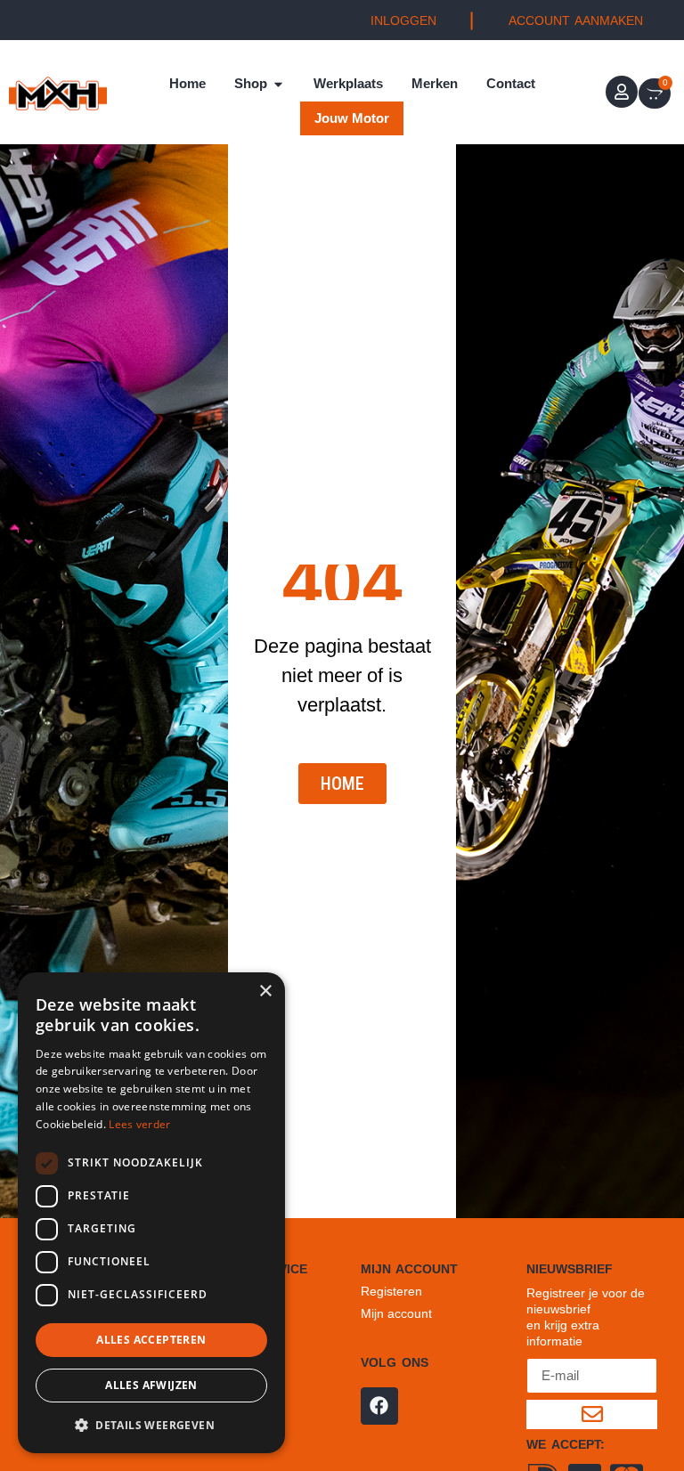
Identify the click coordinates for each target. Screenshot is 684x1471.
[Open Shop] (278, 84)
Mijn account (396, 1313)
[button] (151, 1424)
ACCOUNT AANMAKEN (576, 20)
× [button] (265, 991)
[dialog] (151, 1212)
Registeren (391, 1291)
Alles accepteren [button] (151, 1339)
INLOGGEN (403, 20)
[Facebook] (379, 1406)
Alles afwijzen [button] (151, 1385)
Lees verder (139, 1124)
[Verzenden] (591, 1414)
